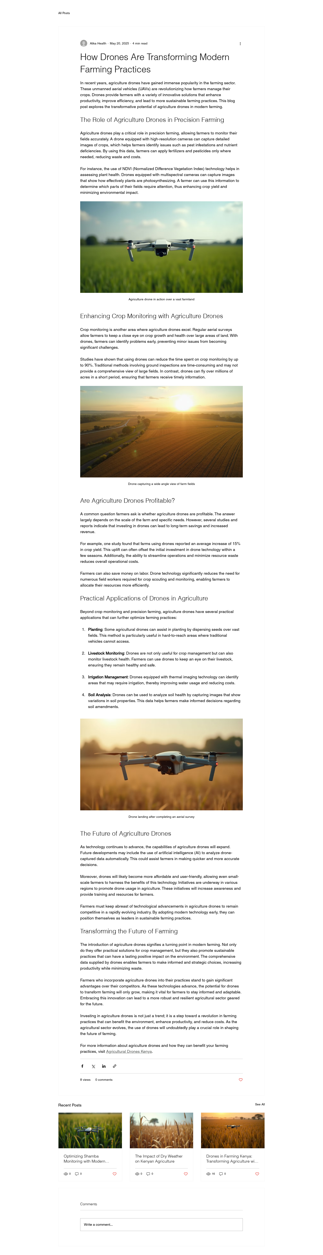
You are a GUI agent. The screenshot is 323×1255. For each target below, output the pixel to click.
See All (260, 1104)
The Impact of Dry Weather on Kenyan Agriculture (159, 1159)
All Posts (64, 13)
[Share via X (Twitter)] (93, 1066)
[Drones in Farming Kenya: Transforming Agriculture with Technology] (233, 1130)
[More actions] (240, 43)
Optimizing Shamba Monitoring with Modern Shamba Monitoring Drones (88, 1159)
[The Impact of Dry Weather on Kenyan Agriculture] (161, 1130)
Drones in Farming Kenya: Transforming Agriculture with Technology (232, 1159)
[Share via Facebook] (82, 1066)
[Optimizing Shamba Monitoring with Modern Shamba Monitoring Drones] (90, 1130)
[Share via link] (115, 1066)
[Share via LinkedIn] (104, 1066)
